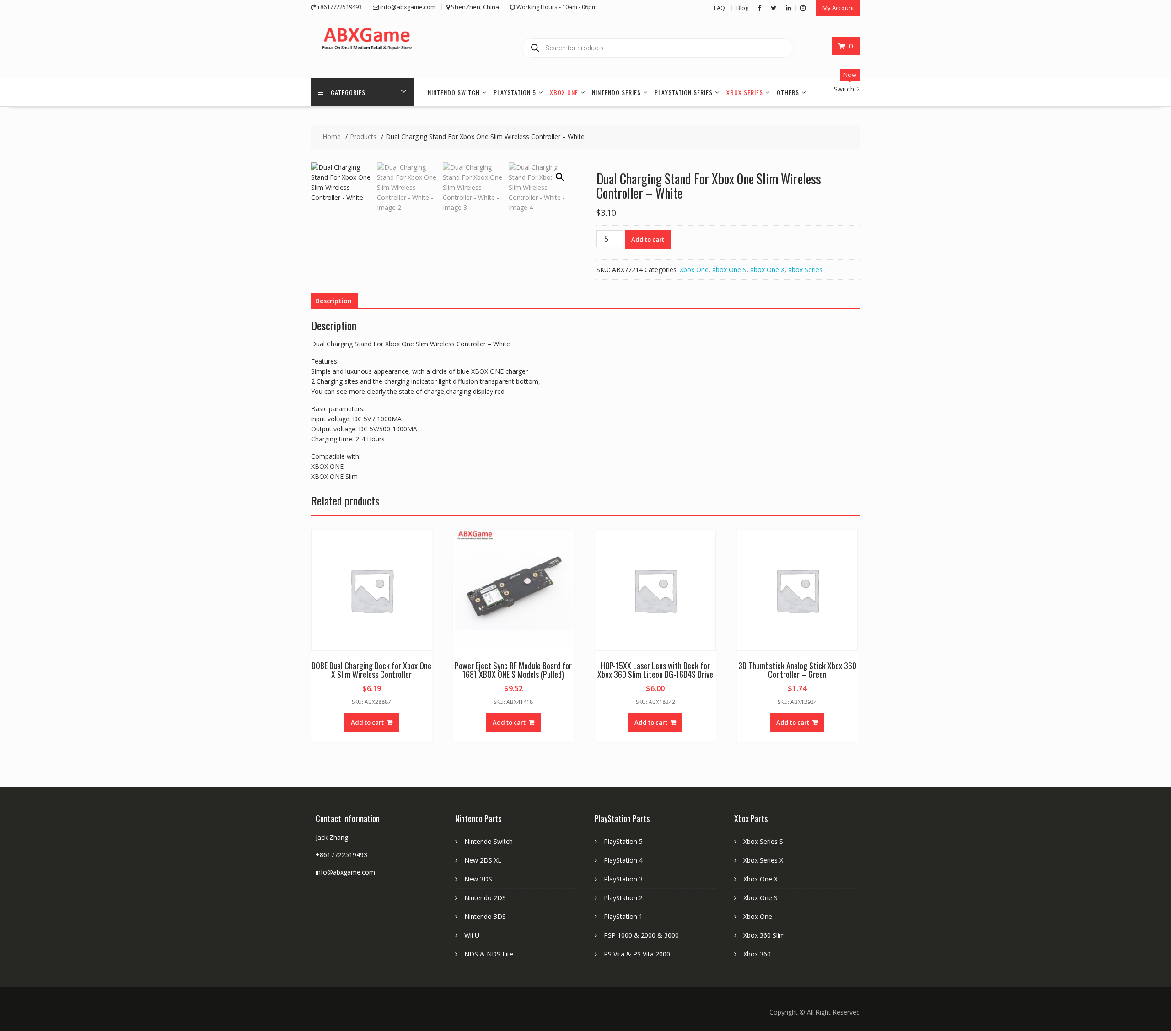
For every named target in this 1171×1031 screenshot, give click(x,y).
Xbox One (564, 92)
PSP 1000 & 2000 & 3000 (641, 935)
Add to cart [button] (367, 722)
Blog (742, 8)
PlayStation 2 (623, 897)
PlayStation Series (684, 92)
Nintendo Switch (454, 92)
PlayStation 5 (515, 92)
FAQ (719, 8)
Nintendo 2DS (485, 897)
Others (788, 92)
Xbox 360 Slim (764, 935)
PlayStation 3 (623, 879)
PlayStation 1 (623, 916)
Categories (348, 92)
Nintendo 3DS (485, 916)
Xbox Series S (763, 841)
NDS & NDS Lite (488, 954)
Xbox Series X (763, 860)
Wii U (471, 935)
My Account (838, 8)
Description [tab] (333, 300)
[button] (560, 177)
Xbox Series (744, 92)
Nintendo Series (616, 92)
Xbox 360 (757, 954)
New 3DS (478, 879)
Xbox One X (767, 269)
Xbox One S (729, 269)
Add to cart (647, 239)
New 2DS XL (482, 860)
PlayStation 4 (623, 860)
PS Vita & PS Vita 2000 (637, 954)
